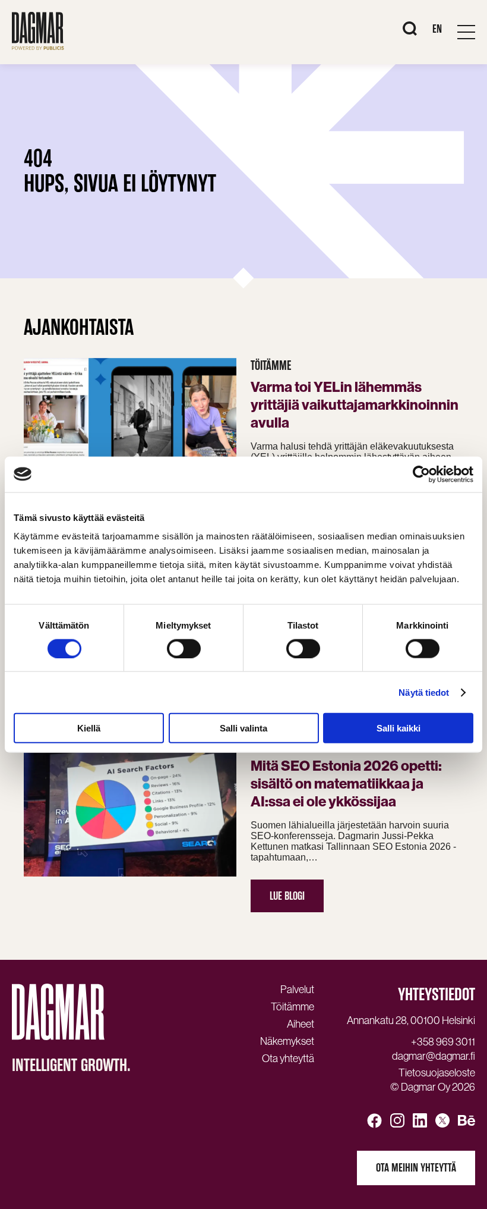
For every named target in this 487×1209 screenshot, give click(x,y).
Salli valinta (243, 728)
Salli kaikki (398, 728)
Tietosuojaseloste (437, 1073)
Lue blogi (287, 896)
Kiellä (88, 728)
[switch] (184, 648)
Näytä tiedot (424, 692)
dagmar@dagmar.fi (433, 1056)
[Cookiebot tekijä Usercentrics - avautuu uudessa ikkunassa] (421, 474)
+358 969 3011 (443, 1042)
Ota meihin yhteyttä (416, 1168)
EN (437, 29)
